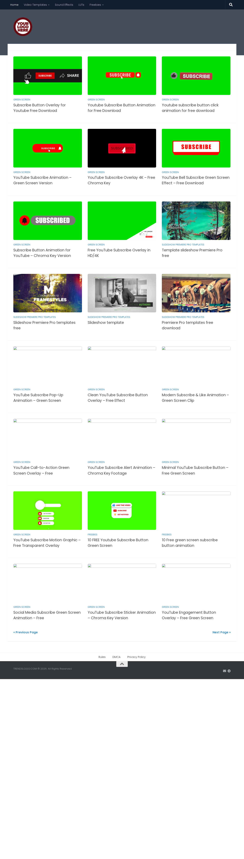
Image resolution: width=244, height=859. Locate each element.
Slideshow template (106, 322)
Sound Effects (64, 5)
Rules (102, 657)
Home (14, 5)
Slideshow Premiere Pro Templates (183, 244)
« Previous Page (25, 632)
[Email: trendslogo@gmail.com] (224, 671)
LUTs (81, 5)
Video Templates (35, 5)
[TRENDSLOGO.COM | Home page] (22, 26)
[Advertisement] (161, 23)
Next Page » (222, 632)
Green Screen (21, 99)
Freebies (95, 5)
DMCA (116, 657)
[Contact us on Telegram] (229, 671)
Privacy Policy (136, 657)
